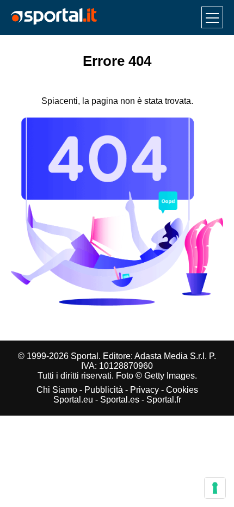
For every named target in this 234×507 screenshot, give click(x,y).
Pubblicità (103, 389)
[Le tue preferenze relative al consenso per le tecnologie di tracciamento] (215, 488)
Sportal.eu (73, 399)
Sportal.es (119, 399)
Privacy (144, 389)
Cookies (182, 389)
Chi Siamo (56, 389)
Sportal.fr (163, 399)
